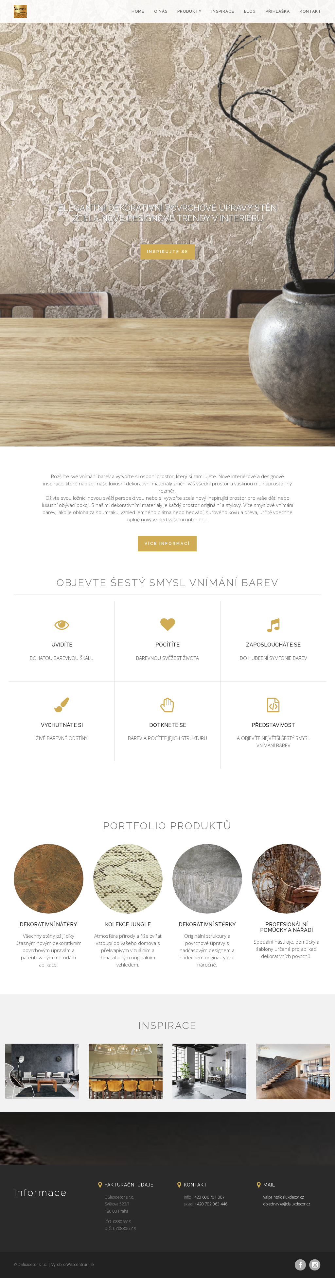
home (138, 11)
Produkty (189, 11)
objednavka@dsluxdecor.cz (286, 1204)
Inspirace (222, 11)
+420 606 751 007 (208, 1197)
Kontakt (310, 11)
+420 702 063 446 (211, 1204)
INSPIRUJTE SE (167, 251)
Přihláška (278, 11)
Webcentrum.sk (80, 1264)
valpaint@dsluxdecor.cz (283, 1197)
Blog (250, 11)
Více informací (167, 543)
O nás (161, 11)
